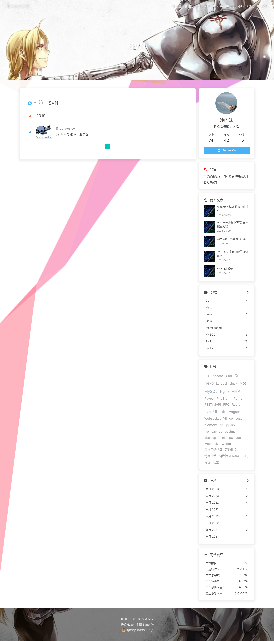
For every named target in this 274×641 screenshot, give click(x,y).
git (222, 425)
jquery (230, 425)
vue (238, 438)
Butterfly (148, 624)
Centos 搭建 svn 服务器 (71, 134)
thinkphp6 (225, 438)
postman (231, 431)
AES (207, 376)
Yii (225, 418)
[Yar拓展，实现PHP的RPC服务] (209, 256)
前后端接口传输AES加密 (231, 239)
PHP (236, 391)
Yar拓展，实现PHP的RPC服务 (232, 253)
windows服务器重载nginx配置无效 (232, 224)
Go (236, 375)
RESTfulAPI (212, 404)
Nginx (224, 391)
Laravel (221, 383)
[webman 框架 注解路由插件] (209, 211)
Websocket (212, 418)
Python (239, 398)
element (210, 425)
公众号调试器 (213, 450)
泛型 (216, 462)
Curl (229, 376)
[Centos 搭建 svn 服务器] (44, 132)
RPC (226, 404)
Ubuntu (219, 411)
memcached (213, 431)
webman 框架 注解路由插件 (232, 208)
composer (236, 418)
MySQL (211, 391)
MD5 (243, 383)
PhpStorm (224, 398)
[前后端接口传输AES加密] (209, 241)
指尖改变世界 (18, 6)
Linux (233, 383)
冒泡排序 (231, 450)
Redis (236, 404)
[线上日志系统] (209, 271)
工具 (245, 456)
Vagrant (235, 412)
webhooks (211, 444)
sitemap (210, 438)
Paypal (209, 398)
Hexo (209, 383)
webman (228, 444)
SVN (207, 412)
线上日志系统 (225, 268)
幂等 (207, 462)
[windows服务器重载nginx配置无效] (209, 227)
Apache (218, 376)
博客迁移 (210, 456)
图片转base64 (229, 456)
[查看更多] (247, 292)
